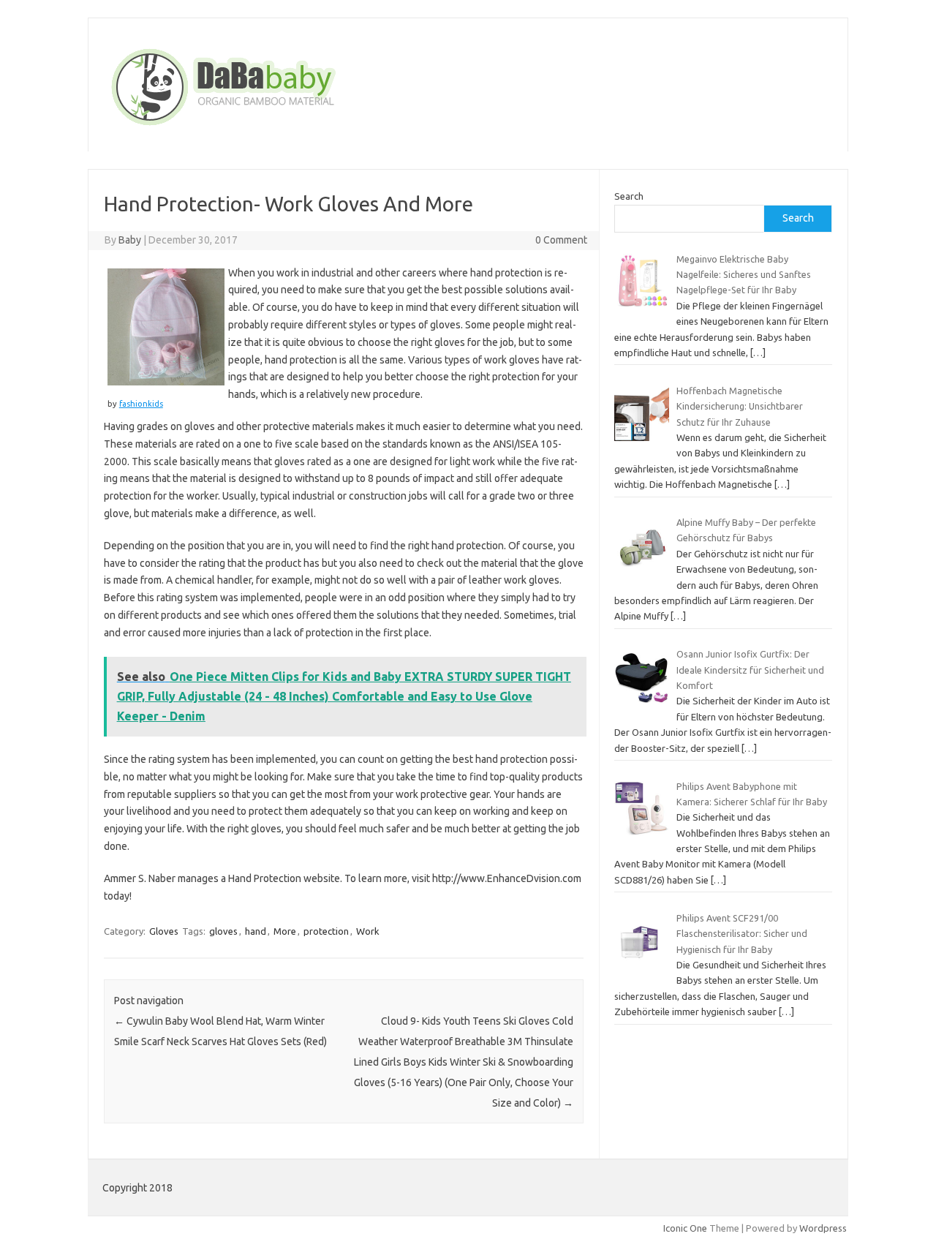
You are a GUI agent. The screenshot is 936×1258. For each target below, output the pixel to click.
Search (629, 196)
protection (326, 931)
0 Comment (561, 240)
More (284, 931)
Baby (129, 240)
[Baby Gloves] (279, 126)
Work (368, 931)
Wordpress (823, 1228)
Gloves (163, 931)
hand (255, 931)
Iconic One (685, 1228)
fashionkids (141, 403)
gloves (223, 931)
